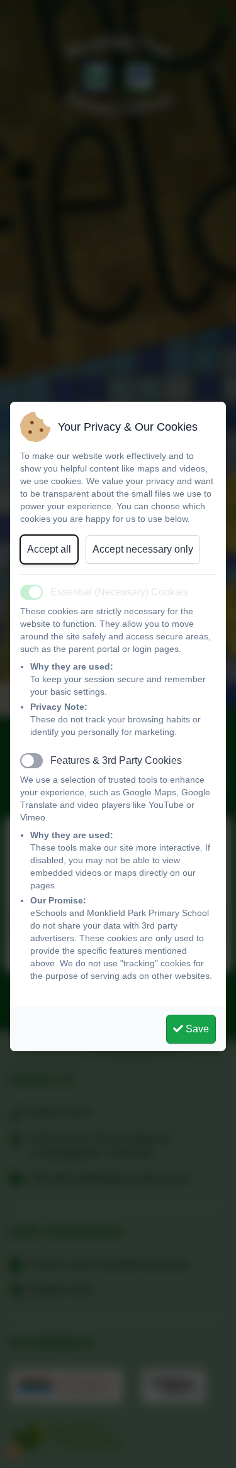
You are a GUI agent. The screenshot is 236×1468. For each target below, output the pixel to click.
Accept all (49, 549)
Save (196, 1029)
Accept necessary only (143, 549)
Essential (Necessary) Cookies (119, 592)
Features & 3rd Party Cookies (116, 760)
